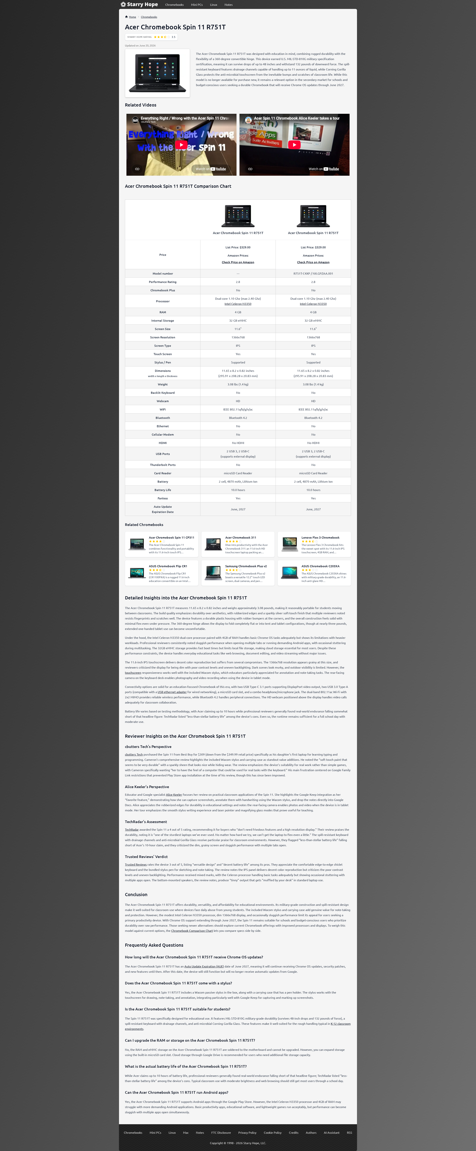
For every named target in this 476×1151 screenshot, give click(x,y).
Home (132, 16)
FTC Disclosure (221, 1132)
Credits (293, 1132)
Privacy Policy (247, 1132)
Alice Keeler (174, 794)
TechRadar (132, 829)
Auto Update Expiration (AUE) (204, 966)
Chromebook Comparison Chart (192, 930)
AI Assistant (332, 1132)
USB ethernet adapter (172, 692)
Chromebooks (174, 4)
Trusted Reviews (136, 864)
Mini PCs (197, 4)
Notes (229, 4)
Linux (213, 4)
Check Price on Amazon (238, 262)
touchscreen (133, 672)
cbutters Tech (134, 754)
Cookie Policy (273, 1132)
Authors (311, 1132)
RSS (349, 1132)
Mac (186, 1132)
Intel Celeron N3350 (238, 303)
